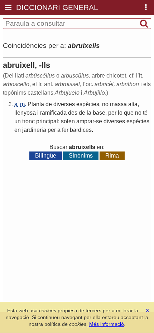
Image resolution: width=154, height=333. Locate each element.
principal (47, 121)
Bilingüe (45, 156)
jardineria (34, 130)
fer (65, 130)
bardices (81, 130)
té (145, 113)
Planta (36, 104)
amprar (85, 121)
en (17, 130)
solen (68, 121)
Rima (112, 156)
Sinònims (81, 156)
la (89, 113)
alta (133, 104)
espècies (87, 104)
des (72, 113)
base (99, 113)
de (48, 104)
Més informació (106, 324)
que (129, 113)
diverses (64, 104)
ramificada (53, 113)
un (17, 121)
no (105, 104)
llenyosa (25, 113)
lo (120, 113)
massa (118, 104)
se (99, 121)
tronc (28, 121)
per (112, 113)
